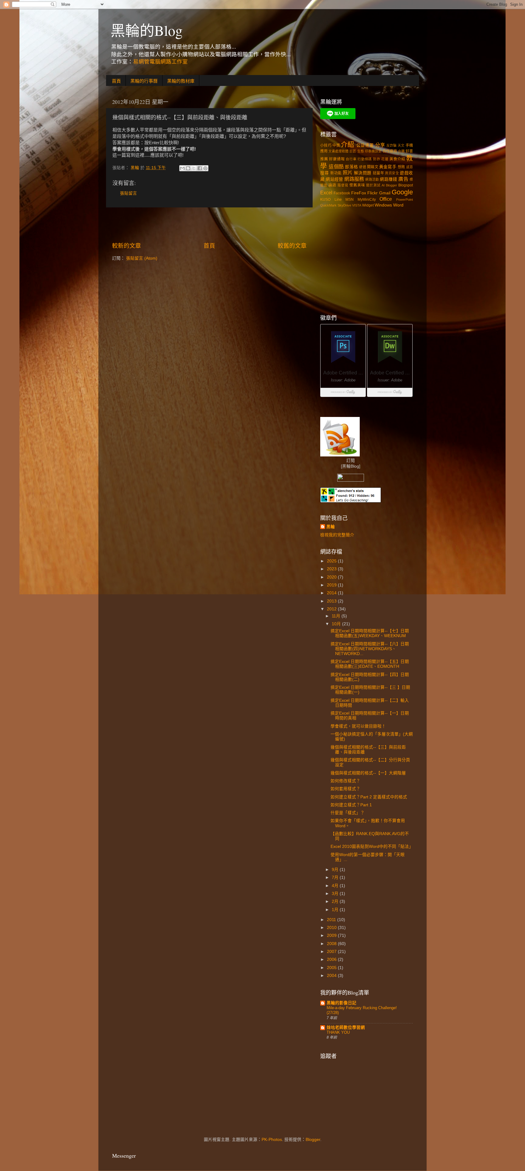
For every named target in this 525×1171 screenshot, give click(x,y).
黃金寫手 (387, 167)
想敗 (401, 167)
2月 (336, 901)
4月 (336, 885)
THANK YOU (338, 1032)
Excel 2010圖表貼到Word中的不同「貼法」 (372, 846)
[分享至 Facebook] (200, 168)
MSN (349, 199)
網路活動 (372, 179)
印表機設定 (373, 151)
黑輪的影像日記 (341, 1003)
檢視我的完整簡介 (337, 535)
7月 (336, 877)
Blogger (391, 185)
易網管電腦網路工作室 (160, 62)
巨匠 (352, 151)
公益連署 (365, 145)
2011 (332, 919)
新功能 (335, 173)
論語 (332, 185)
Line (338, 199)
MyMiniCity (367, 199)
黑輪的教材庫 (180, 81)
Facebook (342, 193)
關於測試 (373, 185)
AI (383, 185)
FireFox (358, 193)
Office (385, 199)
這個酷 (336, 166)
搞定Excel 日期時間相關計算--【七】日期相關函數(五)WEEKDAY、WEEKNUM (370, 633)
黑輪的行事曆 (144, 81)
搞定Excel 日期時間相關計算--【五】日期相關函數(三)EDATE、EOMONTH (370, 664)
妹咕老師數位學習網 (346, 1027)
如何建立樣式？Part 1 (351, 805)
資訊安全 (392, 173)
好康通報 (337, 159)
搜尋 (324, 173)
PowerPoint (404, 199)
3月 (336, 893)
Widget (368, 205)
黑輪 (330, 526)
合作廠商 (390, 151)
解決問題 (363, 173)
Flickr (372, 193)
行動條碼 (365, 159)
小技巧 (325, 145)
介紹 (348, 144)
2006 (332, 959)
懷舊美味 (357, 185)
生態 (360, 151)
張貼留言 (128, 193)
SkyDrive (344, 205)
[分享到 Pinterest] (205, 168)
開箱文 (372, 167)
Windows (383, 205)
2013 (332, 601)
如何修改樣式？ (345, 781)
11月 (336, 616)
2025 (332, 561)
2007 (332, 951)
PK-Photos (272, 1139)
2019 (332, 585)
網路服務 (354, 179)
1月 (336, 909)
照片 (348, 172)
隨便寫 (343, 185)
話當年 (378, 173)
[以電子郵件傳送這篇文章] (182, 168)
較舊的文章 (292, 246)
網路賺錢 (388, 179)
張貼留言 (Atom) (141, 258)
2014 (332, 593)
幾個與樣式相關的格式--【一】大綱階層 (368, 773)
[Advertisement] (209, 225)
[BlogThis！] (188, 168)
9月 (336, 869)
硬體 (362, 167)
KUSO (325, 199)
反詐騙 (391, 145)
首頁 (116, 81)
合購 (401, 151)
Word (398, 205)
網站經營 (334, 179)
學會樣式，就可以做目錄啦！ (358, 726)
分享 (380, 145)
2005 (332, 967)
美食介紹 (397, 159)
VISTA (356, 205)
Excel (326, 192)
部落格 (351, 167)
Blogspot (405, 185)
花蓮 (385, 159)
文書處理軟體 (338, 151)
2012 (332, 609)
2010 (332, 927)
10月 (337, 624)
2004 (332, 975)
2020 (332, 577)
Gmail (384, 193)
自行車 (351, 159)
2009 (332, 935)
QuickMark (328, 205)
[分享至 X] (194, 168)
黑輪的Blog (147, 30)
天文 (401, 145)
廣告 (403, 179)
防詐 (376, 159)
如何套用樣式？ (345, 789)
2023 (332, 569)
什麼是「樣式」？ (348, 813)
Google (402, 192)
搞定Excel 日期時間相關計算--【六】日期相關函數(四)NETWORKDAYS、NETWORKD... (370, 649)
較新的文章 (126, 246)
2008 (332, 943)
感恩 (409, 167)
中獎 (336, 145)
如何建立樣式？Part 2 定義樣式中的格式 (369, 797)
